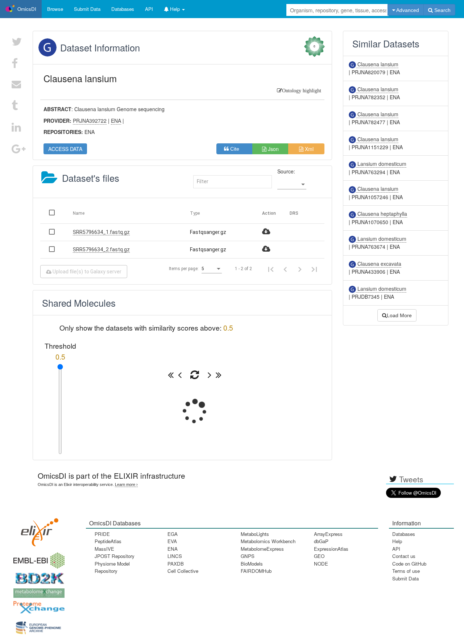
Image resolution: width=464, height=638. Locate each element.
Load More (399, 315)
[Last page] (314, 268)
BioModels (252, 563)
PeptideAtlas (108, 541)
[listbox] (291, 184)
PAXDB (175, 563)
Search (442, 10)
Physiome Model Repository (112, 567)
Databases (122, 8)
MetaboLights (255, 533)
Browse (55, 8)
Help (397, 541)
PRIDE (102, 533)
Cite (237, 149)
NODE (321, 563)
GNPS (247, 556)
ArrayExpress (328, 533)
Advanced (407, 10)
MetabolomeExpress (262, 548)
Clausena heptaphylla (381, 213)
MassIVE (104, 548)
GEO (319, 556)
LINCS (174, 556)
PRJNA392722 (90, 120)
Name (78, 213)
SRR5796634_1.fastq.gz (101, 232)
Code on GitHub (409, 563)
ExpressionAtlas (331, 548)
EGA (172, 533)
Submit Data (405, 578)
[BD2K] (37, 576)
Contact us (403, 556)
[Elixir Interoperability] (37, 529)
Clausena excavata (378, 263)
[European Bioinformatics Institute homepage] (37, 558)
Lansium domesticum (381, 163)
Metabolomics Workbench (268, 541)
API (396, 548)
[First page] (271, 268)
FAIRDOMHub (256, 570)
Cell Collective (182, 570)
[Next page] (300, 268)
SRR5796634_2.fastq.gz (101, 249)
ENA (172, 548)
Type (195, 213)
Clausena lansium (377, 64)
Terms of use (406, 570)
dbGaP (321, 541)
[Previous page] (285, 268)
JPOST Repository (114, 556)
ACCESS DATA (65, 148)
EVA (172, 541)
